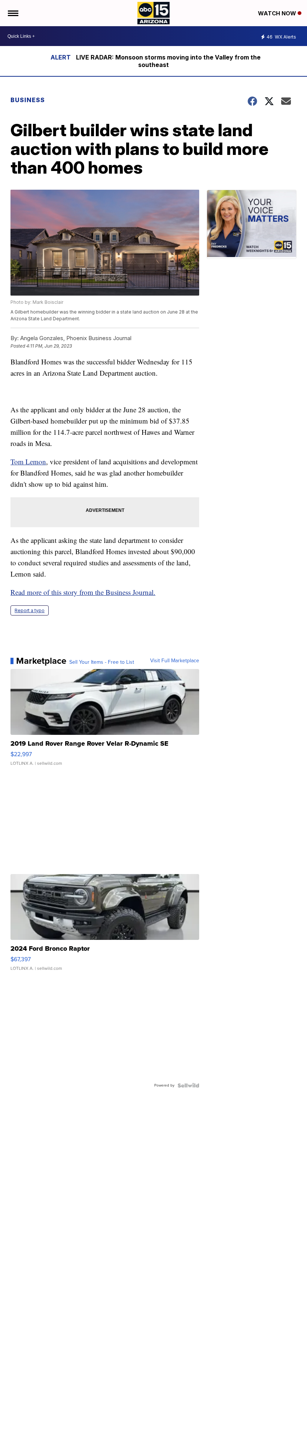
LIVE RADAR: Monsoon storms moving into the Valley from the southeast (168, 61)
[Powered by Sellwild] (188, 1085)
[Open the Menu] (12, 13)
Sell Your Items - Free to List (101, 662)
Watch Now (278, 13)
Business (28, 100)
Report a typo (30, 610)
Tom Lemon (28, 461)
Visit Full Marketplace (174, 660)
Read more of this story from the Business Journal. (82, 592)
